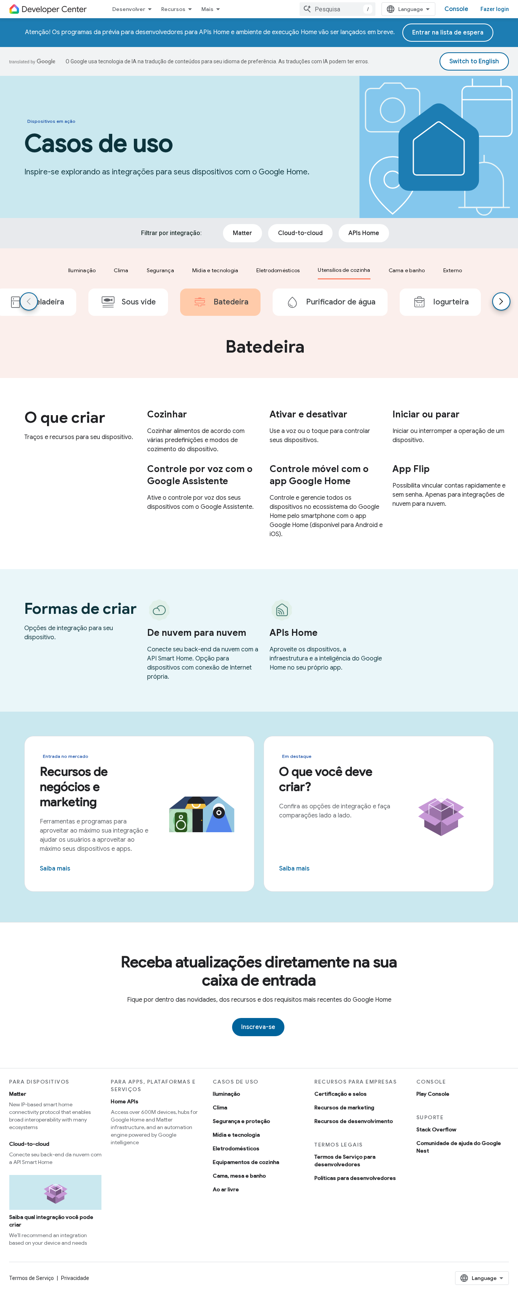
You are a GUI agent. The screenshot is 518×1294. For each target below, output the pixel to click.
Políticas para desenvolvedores (355, 1178)
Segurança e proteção (241, 1121)
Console (456, 9)
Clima (220, 1107)
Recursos (173, 9)
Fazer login (494, 9)
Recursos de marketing (344, 1107)
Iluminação (226, 1093)
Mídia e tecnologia (236, 1134)
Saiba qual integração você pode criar (51, 1221)
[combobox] (337, 9)
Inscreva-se (258, 1027)
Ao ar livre (226, 1189)
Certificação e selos (340, 1093)
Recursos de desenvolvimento (353, 1121)
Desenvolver (128, 9)
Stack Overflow (436, 1129)
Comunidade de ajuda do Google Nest (458, 1147)
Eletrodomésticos (236, 1148)
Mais (207, 9)
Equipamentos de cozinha (246, 1162)
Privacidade (75, 1278)
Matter (17, 1093)
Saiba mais (55, 868)
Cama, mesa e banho (239, 1175)
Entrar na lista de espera (447, 32)
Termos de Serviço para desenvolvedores (344, 1160)
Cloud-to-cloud (29, 1143)
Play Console (432, 1093)
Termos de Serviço (31, 1278)
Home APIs (124, 1101)
